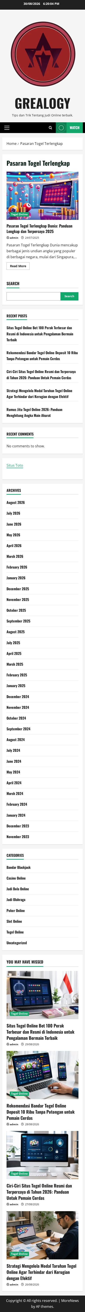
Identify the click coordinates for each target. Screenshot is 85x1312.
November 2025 (18, 599)
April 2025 (14, 653)
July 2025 (13, 642)
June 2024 (14, 761)
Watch (75, 127)
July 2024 (13, 750)
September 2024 (18, 728)
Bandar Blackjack (19, 867)
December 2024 (18, 696)
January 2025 (16, 685)
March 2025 (15, 664)
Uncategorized (17, 942)
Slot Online (14, 921)
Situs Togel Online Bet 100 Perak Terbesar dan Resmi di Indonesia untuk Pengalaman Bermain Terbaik (40, 333)
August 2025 (16, 631)
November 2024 (18, 707)
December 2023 (18, 825)
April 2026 (14, 545)
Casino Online (16, 878)
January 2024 (16, 815)
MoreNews (70, 1300)
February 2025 (17, 674)
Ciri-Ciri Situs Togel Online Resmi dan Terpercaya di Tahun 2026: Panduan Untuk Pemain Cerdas (39, 1191)
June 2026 (14, 524)
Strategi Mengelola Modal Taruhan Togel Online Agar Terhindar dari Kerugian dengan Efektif (41, 1271)
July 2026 (13, 513)
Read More (20, 267)
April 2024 (14, 782)
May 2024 (13, 772)
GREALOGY (42, 102)
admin (14, 238)
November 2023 (18, 836)
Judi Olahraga (16, 899)
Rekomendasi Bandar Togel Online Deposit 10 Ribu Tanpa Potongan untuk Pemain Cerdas (41, 1111)
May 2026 (13, 534)
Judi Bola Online (18, 888)
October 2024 (16, 718)
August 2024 (16, 739)
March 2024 (15, 793)
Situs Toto (15, 465)
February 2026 (17, 567)
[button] (7, 127)
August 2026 (16, 502)
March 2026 (15, 556)
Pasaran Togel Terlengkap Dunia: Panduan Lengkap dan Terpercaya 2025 (42, 196)
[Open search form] (50, 127)
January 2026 (16, 577)
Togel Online (19, 214)
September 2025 (18, 621)
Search (13, 283)
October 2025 (16, 610)
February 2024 (17, 804)
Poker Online (16, 910)
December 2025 (18, 588)
